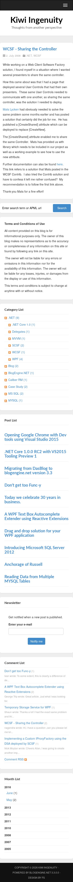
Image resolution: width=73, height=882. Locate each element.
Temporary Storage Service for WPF (27, 707)
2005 (7, 849)
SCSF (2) (18, 345)
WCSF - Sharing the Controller (30, 49)
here (60, 164)
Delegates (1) (21, 331)
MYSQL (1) (15, 400)
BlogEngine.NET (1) (21, 373)
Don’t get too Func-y (17, 671)
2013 (7, 807)
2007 (7, 842)
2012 (7, 814)
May (9, 800)
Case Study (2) (18, 387)
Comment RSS (14, 759)
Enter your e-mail (20, 624)
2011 (7, 821)
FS (43, 877)
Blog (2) (13, 366)
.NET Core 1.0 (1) (23, 324)
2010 (7, 828)
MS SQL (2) (16, 393)
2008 (7, 835)
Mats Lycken (11, 109)
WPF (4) (17, 359)
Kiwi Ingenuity (36, 20)
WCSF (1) (18, 352)
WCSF (37, 55)
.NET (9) (13, 318)
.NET (29, 55)
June (9, 793)
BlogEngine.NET (40, 872)
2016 (10, 793)
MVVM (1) (18, 338)
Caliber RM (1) (17, 380)
